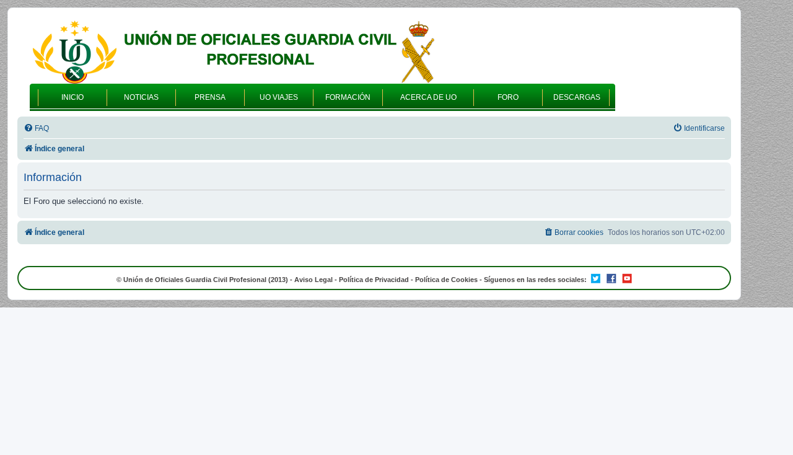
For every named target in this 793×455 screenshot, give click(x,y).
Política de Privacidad (374, 279)
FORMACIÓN (347, 97)
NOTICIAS (141, 97)
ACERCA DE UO (428, 97)
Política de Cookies (446, 279)
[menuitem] (36, 128)
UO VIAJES (279, 97)
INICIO (72, 97)
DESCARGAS (576, 97)
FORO (508, 97)
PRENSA (210, 97)
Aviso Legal (313, 279)
